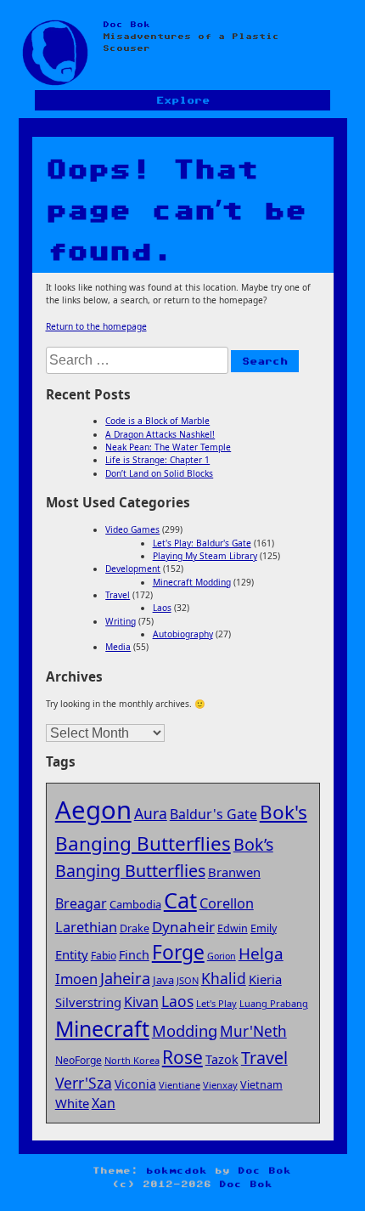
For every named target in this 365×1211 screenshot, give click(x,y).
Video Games (132, 529)
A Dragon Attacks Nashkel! (160, 434)
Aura (150, 813)
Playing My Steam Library (205, 556)
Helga (261, 953)
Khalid (223, 978)
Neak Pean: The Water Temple (168, 447)
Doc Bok (126, 24)
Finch (134, 955)
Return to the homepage (96, 326)
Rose (182, 1057)
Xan (103, 1103)
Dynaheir (183, 927)
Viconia (135, 1084)
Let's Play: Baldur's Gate (202, 543)
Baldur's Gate (213, 814)
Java (163, 979)
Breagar (81, 903)
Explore (183, 101)
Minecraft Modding (192, 582)
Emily (263, 928)
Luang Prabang (273, 1003)
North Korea (132, 1060)
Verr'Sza (83, 1082)
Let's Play (216, 1003)
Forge (178, 951)
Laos (162, 608)
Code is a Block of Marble (157, 421)
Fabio (103, 955)
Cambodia (135, 904)
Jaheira (125, 978)
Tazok (222, 1059)
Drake (134, 928)
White (72, 1103)
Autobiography (183, 634)
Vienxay (220, 1084)
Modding (184, 1030)
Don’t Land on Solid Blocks (159, 473)
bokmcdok (176, 1170)
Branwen (234, 871)
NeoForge (78, 1060)
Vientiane (179, 1084)
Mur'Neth (253, 1031)
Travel (117, 595)
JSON (188, 980)
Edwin (232, 928)
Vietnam (261, 1085)
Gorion (221, 956)
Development (132, 568)
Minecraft (102, 1028)
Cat (180, 900)
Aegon (93, 810)
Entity (71, 954)
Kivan (141, 1002)
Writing (120, 621)
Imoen (76, 978)
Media (118, 647)
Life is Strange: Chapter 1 (157, 460)
